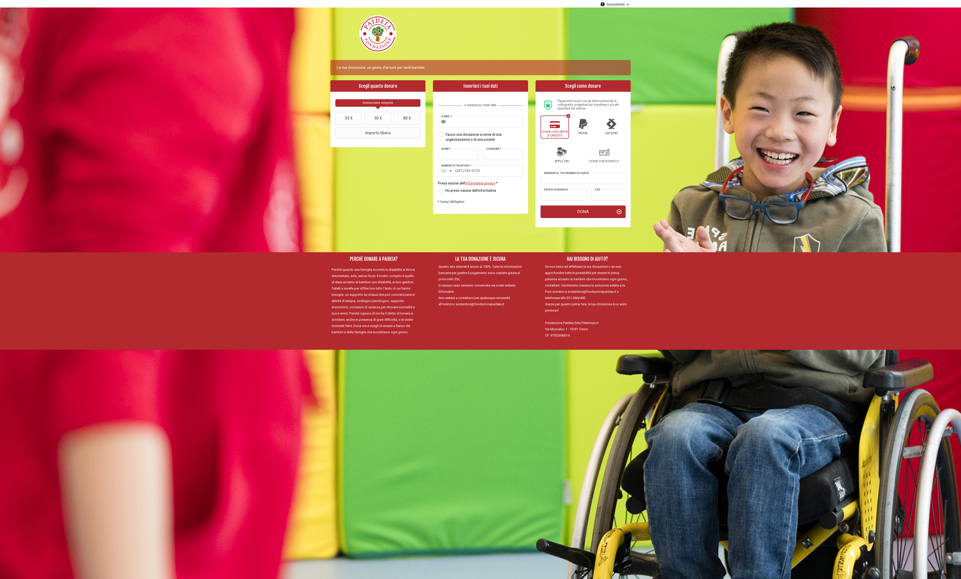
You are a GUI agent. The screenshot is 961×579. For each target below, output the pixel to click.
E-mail (446, 116)
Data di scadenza (556, 189)
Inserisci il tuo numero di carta (566, 173)
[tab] (377, 103)
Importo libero (378, 133)
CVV (597, 189)
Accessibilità (616, 4)
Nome (446, 149)
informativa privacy (480, 183)
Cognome (493, 149)
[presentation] (377, 103)
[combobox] (443, 170)
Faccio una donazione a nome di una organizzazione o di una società (474, 137)
